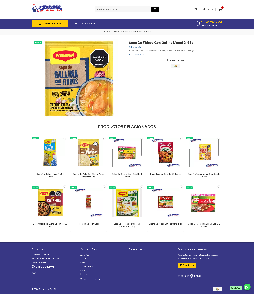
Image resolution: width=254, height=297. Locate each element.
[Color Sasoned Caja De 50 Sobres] (165, 153)
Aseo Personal (86, 266)
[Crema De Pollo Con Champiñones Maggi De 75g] (88, 153)
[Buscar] (155, 9)
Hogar (83, 270)
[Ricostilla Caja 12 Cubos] (88, 202)
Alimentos (84, 255)
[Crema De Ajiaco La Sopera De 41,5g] (165, 202)
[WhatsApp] (34, 274)
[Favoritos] (195, 9)
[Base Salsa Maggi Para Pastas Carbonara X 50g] (127, 202)
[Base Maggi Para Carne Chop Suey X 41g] (50, 202)
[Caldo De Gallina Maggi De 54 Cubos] (50, 153)
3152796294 (211, 22)
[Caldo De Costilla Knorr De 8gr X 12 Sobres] (204, 202)
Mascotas (84, 274)
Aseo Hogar (85, 259)
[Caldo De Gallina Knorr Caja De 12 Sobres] (127, 153)
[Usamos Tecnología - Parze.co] (189, 276)
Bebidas (83, 263)
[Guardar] (65, 138)
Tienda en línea (52, 23)
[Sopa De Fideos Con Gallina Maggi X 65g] (78, 78)
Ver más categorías (89, 279)
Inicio (75, 23)
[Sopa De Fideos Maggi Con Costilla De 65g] (204, 153)
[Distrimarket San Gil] (47, 9)
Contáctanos (88, 23)
